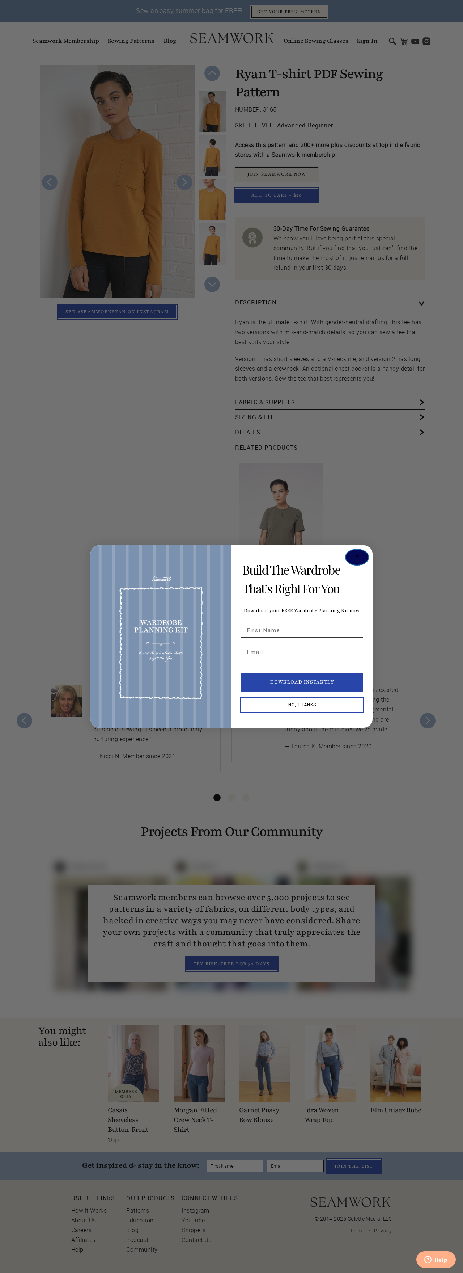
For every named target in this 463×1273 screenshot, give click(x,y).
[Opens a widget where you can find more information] (436, 1260)
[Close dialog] (357, 557)
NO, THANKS (302, 704)
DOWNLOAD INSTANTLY (302, 682)
